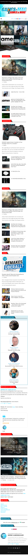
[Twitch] (20, 19)
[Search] (23, 19)
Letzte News (6, 56)
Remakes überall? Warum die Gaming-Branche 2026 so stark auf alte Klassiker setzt (13, 275)
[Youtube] (17, 19)
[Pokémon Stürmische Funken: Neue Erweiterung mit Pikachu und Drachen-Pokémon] (6, 291)
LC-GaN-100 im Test (15, 171)
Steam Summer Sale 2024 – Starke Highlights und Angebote (17, 297)
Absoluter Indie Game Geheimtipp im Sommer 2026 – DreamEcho (18, 246)
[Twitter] (13, 19)
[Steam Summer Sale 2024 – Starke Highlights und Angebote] (6, 298)
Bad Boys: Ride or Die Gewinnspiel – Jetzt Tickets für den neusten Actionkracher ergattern (18, 305)
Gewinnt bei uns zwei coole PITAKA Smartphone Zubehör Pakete (17, 312)
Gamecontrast (4, 505)
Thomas (5, 82)
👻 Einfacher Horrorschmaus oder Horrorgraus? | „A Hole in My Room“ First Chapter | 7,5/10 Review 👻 (18, 233)
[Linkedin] (16, 19)
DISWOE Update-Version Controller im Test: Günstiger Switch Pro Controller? (12, 143)
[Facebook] (8, 548)
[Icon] (14, 442)
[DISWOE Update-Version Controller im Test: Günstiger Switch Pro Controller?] (14, 132)
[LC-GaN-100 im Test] (6, 173)
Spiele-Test (6, 188)
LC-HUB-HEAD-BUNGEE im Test (18, 178)
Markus (5, 145)
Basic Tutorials (4, 506)
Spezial (4, 253)
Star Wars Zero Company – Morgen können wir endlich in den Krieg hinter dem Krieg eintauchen (18, 108)
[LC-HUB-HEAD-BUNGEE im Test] (6, 180)
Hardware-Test (7, 120)
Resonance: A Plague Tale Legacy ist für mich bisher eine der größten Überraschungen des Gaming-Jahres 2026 (7, 31)
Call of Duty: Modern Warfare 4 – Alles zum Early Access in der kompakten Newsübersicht (18, 240)
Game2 (2, 504)
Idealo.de (2, 507)
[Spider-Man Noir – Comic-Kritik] (20, 30)
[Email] (19, 19)
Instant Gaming (4, 508)
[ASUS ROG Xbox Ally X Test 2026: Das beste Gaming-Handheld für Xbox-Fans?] (6, 166)
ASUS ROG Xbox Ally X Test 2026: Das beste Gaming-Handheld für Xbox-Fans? (18, 165)
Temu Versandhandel (5, 509)
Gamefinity (3, 512)
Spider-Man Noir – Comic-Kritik (17, 91)
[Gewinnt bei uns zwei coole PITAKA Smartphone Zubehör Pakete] (6, 312)
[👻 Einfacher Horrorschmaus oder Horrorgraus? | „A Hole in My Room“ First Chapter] (6, 233)
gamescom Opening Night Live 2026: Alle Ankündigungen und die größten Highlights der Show (18, 100)
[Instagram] (14, 19)
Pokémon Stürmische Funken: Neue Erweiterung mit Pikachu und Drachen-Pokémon (18, 290)
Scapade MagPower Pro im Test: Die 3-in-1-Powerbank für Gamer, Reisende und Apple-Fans (18, 158)
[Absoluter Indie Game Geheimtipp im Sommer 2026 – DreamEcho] (6, 247)
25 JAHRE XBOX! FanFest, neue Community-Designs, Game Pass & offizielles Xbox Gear (18, 115)
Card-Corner (3, 511)
